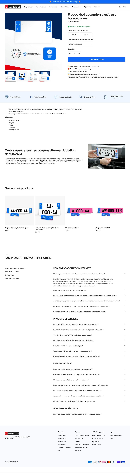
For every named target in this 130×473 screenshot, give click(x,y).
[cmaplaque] (13, 6)
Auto (74, 35)
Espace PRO (96, 445)
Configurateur (9, 275)
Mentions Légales (116, 435)
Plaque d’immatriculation (17, 109)
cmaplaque (14, 462)
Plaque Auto (62, 435)
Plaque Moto (62, 438)
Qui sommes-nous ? (82, 435)
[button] (124, 7)
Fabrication (79, 438)
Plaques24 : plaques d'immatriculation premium (82, 448)
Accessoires (62, 445)
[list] (33, 41)
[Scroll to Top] (126, 463)
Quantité (71, 49)
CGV (111, 438)
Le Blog (77, 442)
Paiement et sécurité (12, 278)
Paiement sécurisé (98, 435)
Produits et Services (12, 272)
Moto (86, 35)
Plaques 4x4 (62, 442)
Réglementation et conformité (15, 268)
